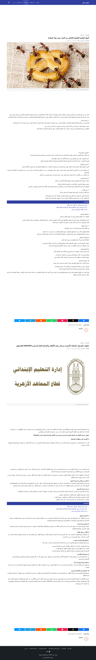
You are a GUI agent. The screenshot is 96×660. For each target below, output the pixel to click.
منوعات (26, 2)
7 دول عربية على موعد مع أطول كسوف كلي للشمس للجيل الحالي (71, 207)
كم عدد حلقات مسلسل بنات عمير (79, 209)
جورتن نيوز (85, 2)
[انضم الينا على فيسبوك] (49, 652)
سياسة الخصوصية (43, 648)
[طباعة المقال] (19, 320)
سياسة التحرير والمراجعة (54, 648)
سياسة (37, 2)
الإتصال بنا (63, 648)
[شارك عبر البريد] (62, 320)
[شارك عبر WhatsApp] (52, 320)
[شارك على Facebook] (84, 320)
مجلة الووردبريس (46, 657)
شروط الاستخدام (33, 648)
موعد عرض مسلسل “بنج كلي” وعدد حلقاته (77, 205)
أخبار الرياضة (19, 2)
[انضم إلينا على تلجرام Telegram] (47, 652)
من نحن (26, 648)
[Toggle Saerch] (9, 2)
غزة (14, 2)
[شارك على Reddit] (41, 320)
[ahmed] (86, 330)
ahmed (87, 40)
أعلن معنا (69, 648)
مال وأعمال (31, 2)
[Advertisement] (48, 16)
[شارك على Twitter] (73, 320)
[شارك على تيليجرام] (30, 320)
